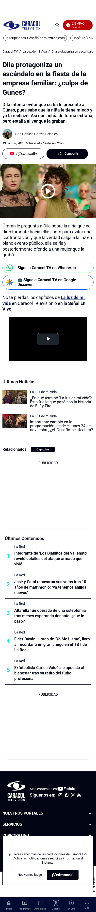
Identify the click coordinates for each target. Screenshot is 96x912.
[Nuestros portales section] (90, 813)
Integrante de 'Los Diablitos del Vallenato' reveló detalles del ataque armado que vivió (50, 558)
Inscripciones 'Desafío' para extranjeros (35, 38)
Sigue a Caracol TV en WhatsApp (46, 267)
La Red (19, 547)
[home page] (21, 25)
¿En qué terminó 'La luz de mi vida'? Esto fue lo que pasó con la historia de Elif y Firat (61, 402)
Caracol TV (10, 51)
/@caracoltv (26, 153)
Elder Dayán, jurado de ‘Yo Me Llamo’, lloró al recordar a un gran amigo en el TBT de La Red (52, 644)
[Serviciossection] (90, 824)
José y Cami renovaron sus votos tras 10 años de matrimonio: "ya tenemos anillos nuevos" (50, 587)
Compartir (71, 153)
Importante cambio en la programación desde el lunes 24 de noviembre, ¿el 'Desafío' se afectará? (61, 426)
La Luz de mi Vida (34, 51)
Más (86, 907)
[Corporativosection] (90, 835)
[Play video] (48, 191)
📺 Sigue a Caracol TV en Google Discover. (46, 282)
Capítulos (42, 449)
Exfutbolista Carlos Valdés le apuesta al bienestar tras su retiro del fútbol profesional (49, 673)
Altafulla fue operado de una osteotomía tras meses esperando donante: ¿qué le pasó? (50, 616)
